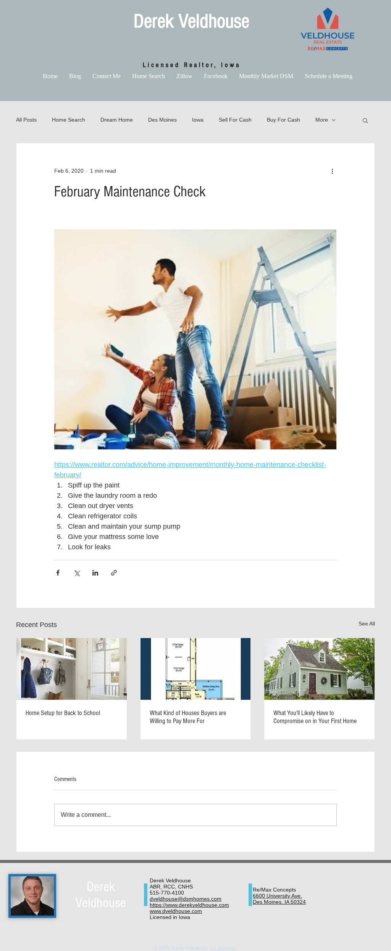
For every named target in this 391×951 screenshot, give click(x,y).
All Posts (26, 120)
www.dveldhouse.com (176, 911)
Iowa (198, 120)
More (321, 120)
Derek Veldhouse (191, 21)
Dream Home (116, 120)
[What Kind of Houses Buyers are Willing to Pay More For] (196, 669)
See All (367, 624)
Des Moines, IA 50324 (279, 902)
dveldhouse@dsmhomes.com (185, 899)
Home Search (68, 120)
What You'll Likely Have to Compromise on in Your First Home (315, 717)
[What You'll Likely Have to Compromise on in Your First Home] (319, 669)
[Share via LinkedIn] (95, 572)
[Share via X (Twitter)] (76, 572)
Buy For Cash (283, 120)
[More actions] (332, 170)
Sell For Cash (235, 120)
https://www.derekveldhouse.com (189, 905)
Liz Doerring (224, 948)
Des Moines (162, 120)
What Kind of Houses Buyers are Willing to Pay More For (188, 717)
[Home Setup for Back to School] (71, 669)
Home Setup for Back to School (63, 713)
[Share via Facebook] (57, 572)
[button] (365, 120)
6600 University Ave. (277, 896)
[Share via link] (114, 572)
